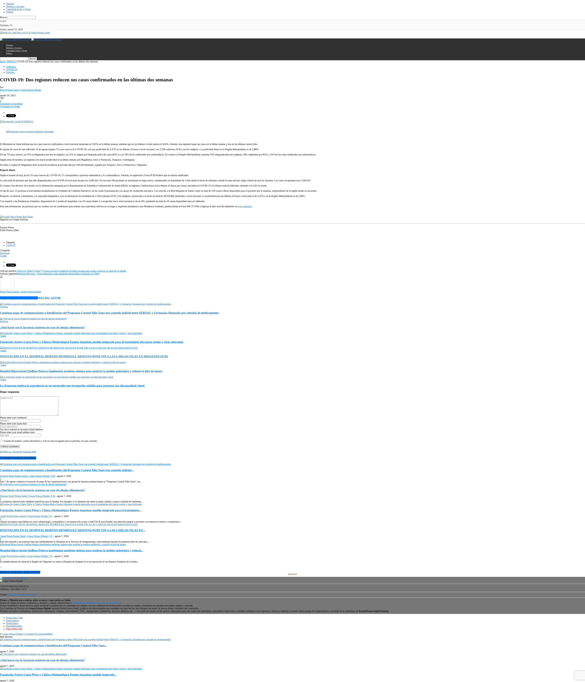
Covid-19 (10, 245)
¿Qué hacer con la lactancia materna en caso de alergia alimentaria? (42, 327)
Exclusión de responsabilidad (39, 634)
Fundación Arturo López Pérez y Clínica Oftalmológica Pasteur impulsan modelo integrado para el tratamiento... (70, 510)
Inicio (2, 61)
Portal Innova (12, 620)
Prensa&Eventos (14, 626)
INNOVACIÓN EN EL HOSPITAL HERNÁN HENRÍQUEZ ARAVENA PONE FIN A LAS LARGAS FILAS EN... (72, 530)
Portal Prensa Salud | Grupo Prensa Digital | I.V (29, 516)
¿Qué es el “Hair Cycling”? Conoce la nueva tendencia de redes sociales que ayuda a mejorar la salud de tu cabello (71, 271)
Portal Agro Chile (14, 618)
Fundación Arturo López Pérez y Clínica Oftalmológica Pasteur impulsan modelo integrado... (58, 674)
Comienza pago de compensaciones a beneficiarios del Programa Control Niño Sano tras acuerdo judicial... (66, 470)
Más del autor (49, 297)
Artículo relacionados (19, 297)
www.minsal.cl (245, 206)
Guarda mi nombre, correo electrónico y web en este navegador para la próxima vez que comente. (51, 441)
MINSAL (11, 66)
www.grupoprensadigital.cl (96, 603)
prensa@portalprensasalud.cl (21, 594)
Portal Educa (12, 623)
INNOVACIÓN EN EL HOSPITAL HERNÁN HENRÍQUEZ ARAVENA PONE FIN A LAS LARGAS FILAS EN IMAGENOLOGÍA (84, 356)
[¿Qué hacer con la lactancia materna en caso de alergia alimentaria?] (33, 318)
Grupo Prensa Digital (12, 634)
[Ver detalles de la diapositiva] (30, 131)
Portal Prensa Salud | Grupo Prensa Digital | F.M (32, 476)
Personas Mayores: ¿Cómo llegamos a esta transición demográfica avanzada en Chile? (58, 273)
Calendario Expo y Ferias (18, 9)
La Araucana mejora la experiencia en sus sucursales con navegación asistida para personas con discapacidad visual (72, 385)
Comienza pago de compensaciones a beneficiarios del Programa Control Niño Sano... (53, 645)
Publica (9, 12)
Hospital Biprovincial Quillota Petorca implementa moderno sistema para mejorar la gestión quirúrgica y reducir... (71, 550)
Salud (3, 336)
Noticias (10, 3)
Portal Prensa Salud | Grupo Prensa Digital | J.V (30, 536)
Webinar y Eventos (15, 6)
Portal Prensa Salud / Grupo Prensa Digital (20, 90)
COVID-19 (11, 69)
